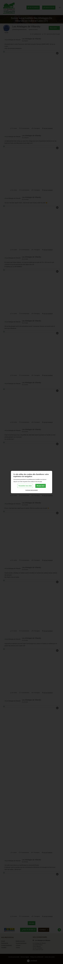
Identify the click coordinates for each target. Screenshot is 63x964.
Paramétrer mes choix (25, 486)
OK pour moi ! (41, 486)
